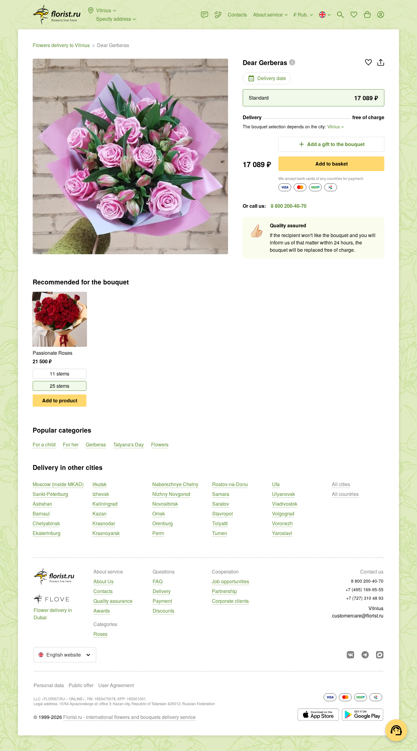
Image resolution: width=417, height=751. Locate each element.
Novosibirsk (165, 503)
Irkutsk (99, 484)
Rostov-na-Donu (230, 484)
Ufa (276, 484)
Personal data (49, 685)
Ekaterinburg (46, 533)
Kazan (99, 513)
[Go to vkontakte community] (350, 655)
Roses (100, 633)
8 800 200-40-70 (288, 205)
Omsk (158, 513)
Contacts (103, 591)
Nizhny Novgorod (171, 493)
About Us (103, 581)
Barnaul (41, 513)
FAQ (157, 581)
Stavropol (222, 513)
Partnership (224, 591)
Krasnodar (103, 523)
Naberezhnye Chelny (175, 484)
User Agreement (116, 685)
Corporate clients (230, 600)
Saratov (220, 503)
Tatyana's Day (128, 444)
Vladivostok (284, 503)
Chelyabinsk (46, 523)
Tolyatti (220, 523)
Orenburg (162, 523)
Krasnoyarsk (106, 533)
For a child (44, 444)
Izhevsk (100, 493)
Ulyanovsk (283, 493)
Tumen (219, 533)
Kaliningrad (105, 503)
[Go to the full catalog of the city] (57, 15)
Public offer (81, 685)
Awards (101, 610)
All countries (345, 493)
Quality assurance (112, 600)
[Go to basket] (367, 15)
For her (70, 444)
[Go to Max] (380, 655)
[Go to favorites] (354, 15)
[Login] (381, 15)
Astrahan (42, 503)
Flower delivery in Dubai (53, 613)
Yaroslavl (282, 533)
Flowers (160, 444)
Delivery (162, 591)
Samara (220, 493)
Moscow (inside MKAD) (58, 484)
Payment (162, 600)
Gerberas (96, 444)
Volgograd (283, 513)
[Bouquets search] (340, 15)
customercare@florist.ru (357, 615)
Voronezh (282, 523)
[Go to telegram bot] (365, 655)
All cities (341, 484)
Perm (158, 533)
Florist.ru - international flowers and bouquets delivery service (129, 716)
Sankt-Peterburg (50, 493)
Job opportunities (230, 581)
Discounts (163, 610)
